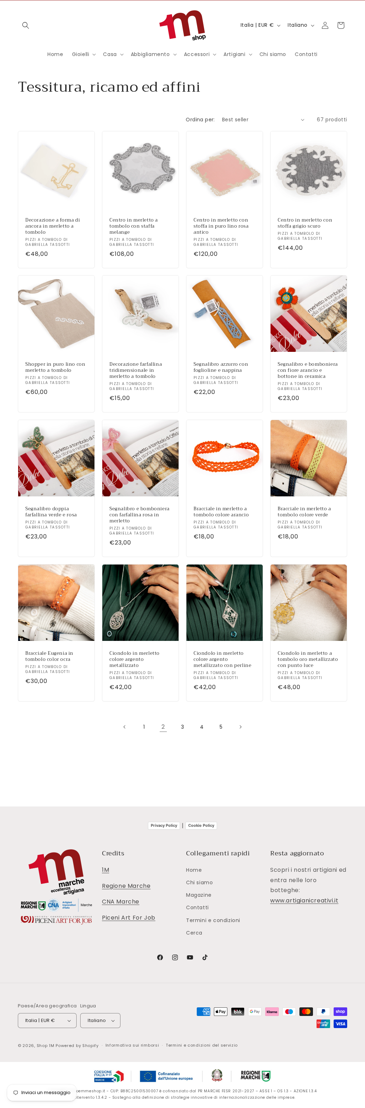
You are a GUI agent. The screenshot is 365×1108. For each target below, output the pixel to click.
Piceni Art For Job (128, 918)
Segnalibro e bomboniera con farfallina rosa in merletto (139, 515)
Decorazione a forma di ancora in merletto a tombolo (52, 226)
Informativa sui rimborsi (132, 1045)
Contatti (197, 907)
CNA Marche (120, 901)
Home (194, 870)
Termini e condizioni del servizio (202, 1045)
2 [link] (163, 727)
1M (105, 870)
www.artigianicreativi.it (304, 900)
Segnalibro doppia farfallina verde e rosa (51, 512)
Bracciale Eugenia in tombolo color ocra (49, 657)
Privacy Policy (164, 825)
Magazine (199, 895)
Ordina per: (200, 119)
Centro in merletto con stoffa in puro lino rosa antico (221, 226)
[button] (26, 25)
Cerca (194, 932)
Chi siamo (199, 882)
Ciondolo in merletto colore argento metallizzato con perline (222, 660)
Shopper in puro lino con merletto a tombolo (55, 367)
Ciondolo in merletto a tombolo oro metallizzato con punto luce (308, 660)
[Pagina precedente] (125, 727)
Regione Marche (126, 886)
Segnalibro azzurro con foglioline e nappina (221, 367)
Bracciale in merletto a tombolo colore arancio (221, 512)
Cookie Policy (201, 825)
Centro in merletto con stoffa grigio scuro (305, 223)
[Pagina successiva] (240, 727)
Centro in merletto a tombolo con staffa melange (133, 226)
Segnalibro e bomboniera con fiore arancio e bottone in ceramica (308, 370)
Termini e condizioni (213, 920)
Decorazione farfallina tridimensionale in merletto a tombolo (135, 370)
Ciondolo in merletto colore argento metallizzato (134, 660)
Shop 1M (46, 1045)
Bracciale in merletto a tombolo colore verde (304, 512)
